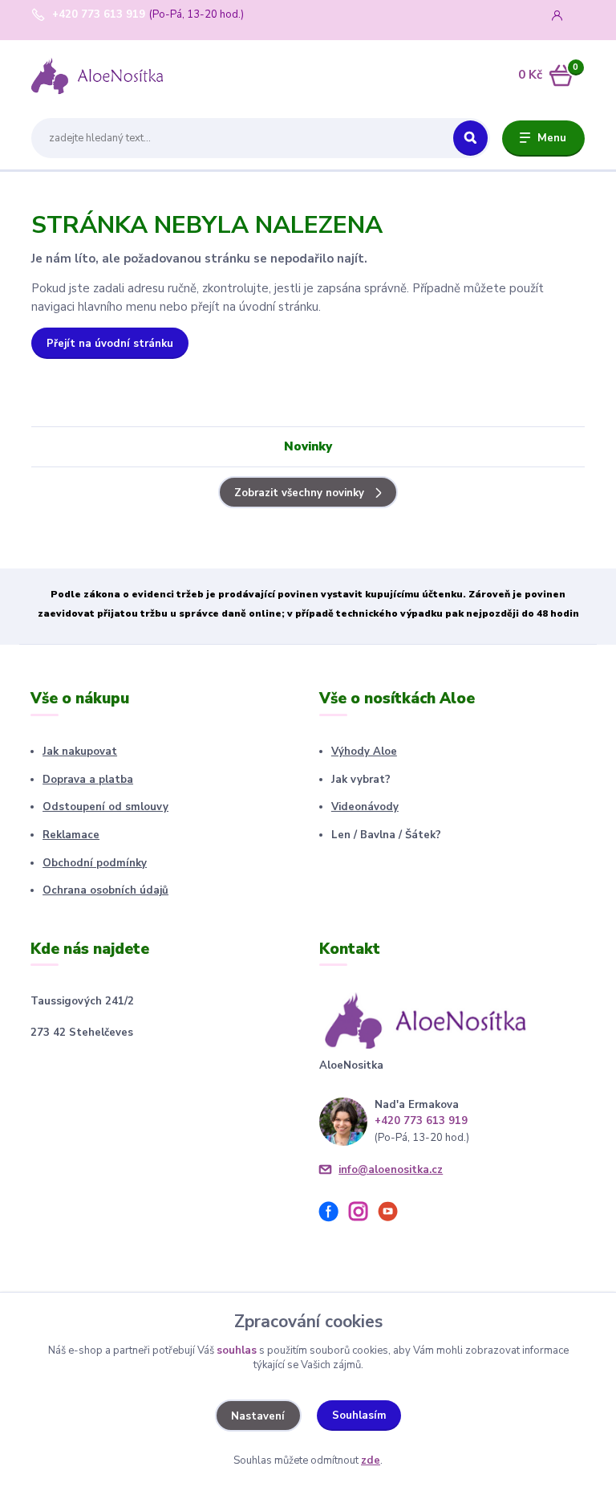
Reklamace (71, 835)
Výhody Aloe (364, 751)
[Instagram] (364, 1214)
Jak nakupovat (80, 751)
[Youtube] (393, 1214)
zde (370, 1460)
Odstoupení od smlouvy (105, 807)
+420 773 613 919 (98, 15)
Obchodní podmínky (95, 863)
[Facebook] (334, 1214)
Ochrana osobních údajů (105, 890)
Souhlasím (359, 1415)
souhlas (237, 1350)
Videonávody (365, 807)
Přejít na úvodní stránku (110, 343)
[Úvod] (106, 75)
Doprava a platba (88, 779)
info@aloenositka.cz (390, 1170)
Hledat (470, 138)
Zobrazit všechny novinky (299, 493)
